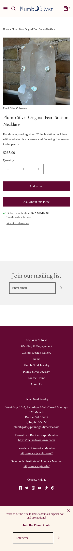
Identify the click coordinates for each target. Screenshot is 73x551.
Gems (36, 359)
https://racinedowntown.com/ (36, 440)
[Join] (61, 288)
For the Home (36, 378)
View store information (17, 223)
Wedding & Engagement (36, 346)
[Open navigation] (5, 8)
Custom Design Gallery (36, 352)
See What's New (36, 340)
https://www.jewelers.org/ (36, 453)
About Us (36, 384)
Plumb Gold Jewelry (36, 365)
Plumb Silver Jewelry (36, 371)
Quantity (8, 160)
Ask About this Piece (36, 201)
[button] (36, 71)
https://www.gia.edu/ (36, 466)
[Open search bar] (15, 8)
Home (6, 29)
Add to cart (36, 186)
